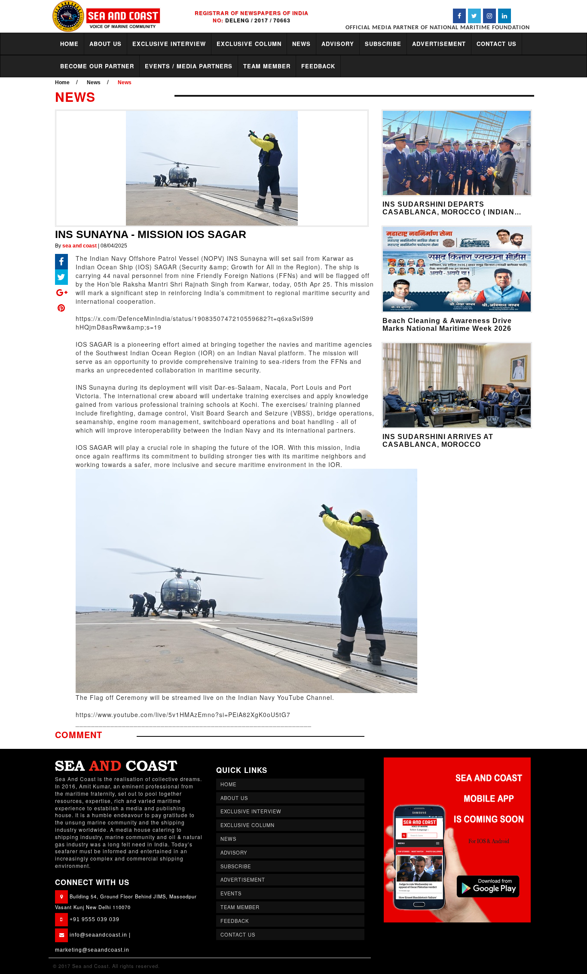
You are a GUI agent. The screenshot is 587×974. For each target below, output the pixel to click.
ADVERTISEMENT (439, 44)
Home (62, 82)
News (94, 82)
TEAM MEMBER (266, 66)
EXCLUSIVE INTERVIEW (169, 44)
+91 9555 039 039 (94, 919)
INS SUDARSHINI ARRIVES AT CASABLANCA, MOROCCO (437, 440)
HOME (69, 44)
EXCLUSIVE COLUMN (249, 44)
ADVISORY (337, 44)
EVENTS (231, 893)
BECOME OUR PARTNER (97, 66)
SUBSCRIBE (383, 44)
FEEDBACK (318, 66)
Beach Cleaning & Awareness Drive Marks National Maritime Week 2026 (447, 324)
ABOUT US (105, 44)
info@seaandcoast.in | (100, 935)
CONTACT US (497, 44)
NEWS (301, 44)
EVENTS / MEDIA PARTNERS (188, 66)
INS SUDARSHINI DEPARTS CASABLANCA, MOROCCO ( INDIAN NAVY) (448, 212)
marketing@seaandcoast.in (92, 950)
